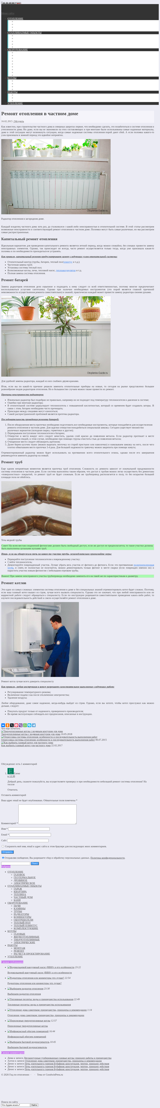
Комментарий (9, 823)
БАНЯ (17, 900)
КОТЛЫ (12, 931)
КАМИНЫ (19, 908)
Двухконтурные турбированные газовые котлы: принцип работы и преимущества (67, 1058)
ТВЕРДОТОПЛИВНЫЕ (27, 939)
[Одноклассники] (7, 725)
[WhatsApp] (25, 725)
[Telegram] (34, 725)
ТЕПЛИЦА (20, 894)
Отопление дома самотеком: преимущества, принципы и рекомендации (46, 1015)
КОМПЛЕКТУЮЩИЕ (26, 928)
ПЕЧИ (17, 905)
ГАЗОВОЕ (19, 874)
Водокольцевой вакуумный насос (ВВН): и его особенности (40, 972)
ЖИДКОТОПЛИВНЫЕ (26, 936)
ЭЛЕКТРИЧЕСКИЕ (24, 942)
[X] (12, 725)
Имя (4, 828)
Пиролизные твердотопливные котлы (28, 1026)
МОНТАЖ (19, 948)
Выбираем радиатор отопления (24, 994)
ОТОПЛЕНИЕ (15, 871)
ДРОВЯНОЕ (20, 880)
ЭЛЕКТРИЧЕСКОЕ (24, 883)
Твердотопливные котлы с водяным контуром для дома (30, 734)
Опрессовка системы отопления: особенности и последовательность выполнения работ (48, 739)
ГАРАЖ (18, 888)
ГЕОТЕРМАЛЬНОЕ (25, 877)
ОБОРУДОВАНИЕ (18, 903)
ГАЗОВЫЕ (19, 934)
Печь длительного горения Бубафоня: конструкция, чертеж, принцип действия (67, 1063)
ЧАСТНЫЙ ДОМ (23, 897)
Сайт (4, 840)
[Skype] (29, 725)
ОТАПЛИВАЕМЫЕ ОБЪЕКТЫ (25, 886)
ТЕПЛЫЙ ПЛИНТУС (26, 925)
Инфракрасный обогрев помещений (27, 1036)
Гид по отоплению (11, 2)
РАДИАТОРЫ (21, 914)
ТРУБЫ (18, 911)
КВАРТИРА (20, 891)
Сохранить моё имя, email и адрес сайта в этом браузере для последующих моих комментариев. (56, 846)
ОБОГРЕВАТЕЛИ (23, 920)
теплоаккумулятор (66, 270)
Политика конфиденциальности (107, 858)
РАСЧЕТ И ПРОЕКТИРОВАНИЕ (32, 953)
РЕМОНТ (19, 951)
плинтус (67, 262)
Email (5, 834)
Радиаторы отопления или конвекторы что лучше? (35, 983)
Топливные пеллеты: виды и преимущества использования (39, 1004)
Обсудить (18, 121)
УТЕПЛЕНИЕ (15, 956)
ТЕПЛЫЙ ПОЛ (22, 922)
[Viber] (20, 725)
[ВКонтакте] (3, 725)
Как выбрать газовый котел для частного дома (26, 745)
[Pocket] (16, 725)
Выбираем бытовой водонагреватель (27, 1047)
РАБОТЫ (13, 945)
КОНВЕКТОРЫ (22, 917)
